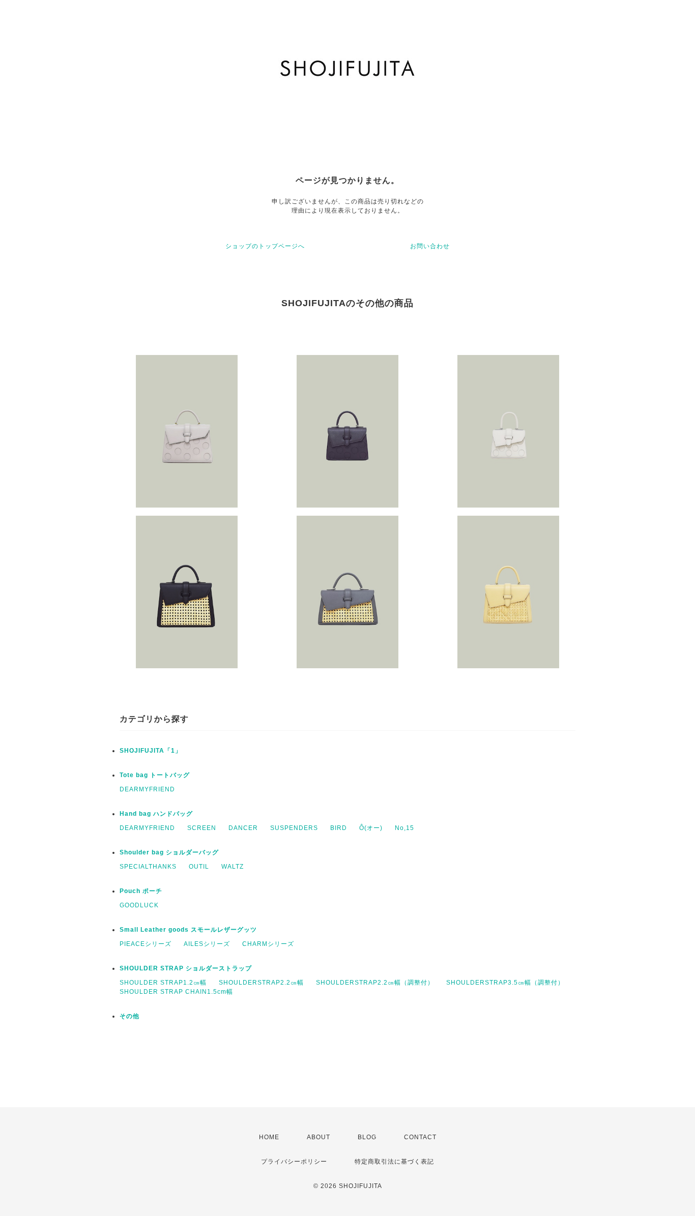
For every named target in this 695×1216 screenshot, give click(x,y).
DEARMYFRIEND (147, 789)
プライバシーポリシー (294, 1161)
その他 (129, 1016)
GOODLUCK (139, 905)
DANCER (243, 828)
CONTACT (420, 1137)
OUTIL (199, 866)
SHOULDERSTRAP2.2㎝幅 (261, 982)
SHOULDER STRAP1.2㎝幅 (163, 982)
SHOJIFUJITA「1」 (151, 750)
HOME (269, 1137)
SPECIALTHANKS (148, 866)
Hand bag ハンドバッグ (156, 813)
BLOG (367, 1137)
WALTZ (232, 866)
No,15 (404, 828)
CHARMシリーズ (268, 943)
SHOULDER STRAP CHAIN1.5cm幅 (176, 991)
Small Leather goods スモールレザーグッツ (188, 929)
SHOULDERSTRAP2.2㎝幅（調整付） (375, 982)
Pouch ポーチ (141, 891)
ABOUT (318, 1137)
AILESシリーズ (207, 943)
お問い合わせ (430, 246)
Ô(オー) (371, 828)
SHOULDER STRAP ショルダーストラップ (186, 968)
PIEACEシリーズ (145, 943)
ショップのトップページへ (265, 246)
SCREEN (201, 828)
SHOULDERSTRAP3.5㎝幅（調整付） (505, 982)
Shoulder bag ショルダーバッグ (169, 852)
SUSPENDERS (294, 828)
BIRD (338, 828)
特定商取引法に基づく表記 (394, 1161)
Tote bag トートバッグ (155, 775)
